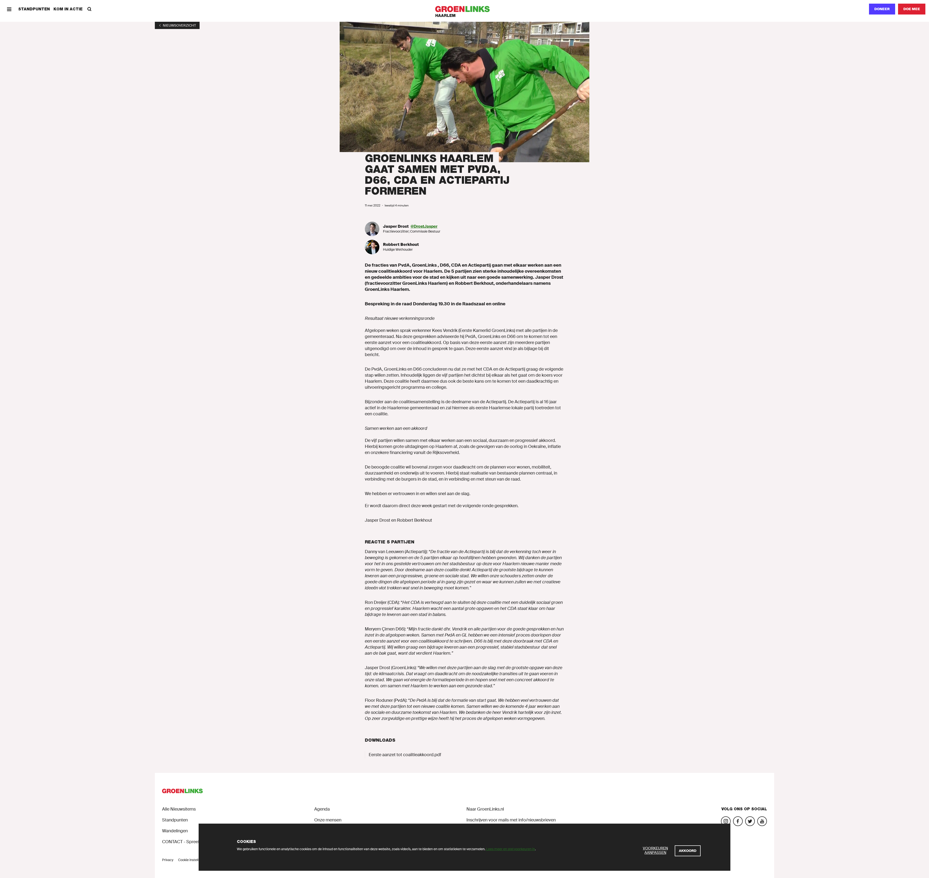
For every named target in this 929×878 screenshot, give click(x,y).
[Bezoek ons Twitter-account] (750, 821)
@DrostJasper (424, 226)
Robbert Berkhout (401, 244)
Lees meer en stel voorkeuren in (510, 849)
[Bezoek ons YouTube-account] (762, 821)
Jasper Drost (396, 226)
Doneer (882, 9)
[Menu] (9, 9)
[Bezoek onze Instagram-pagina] (726, 821)
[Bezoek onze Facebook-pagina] (738, 821)
